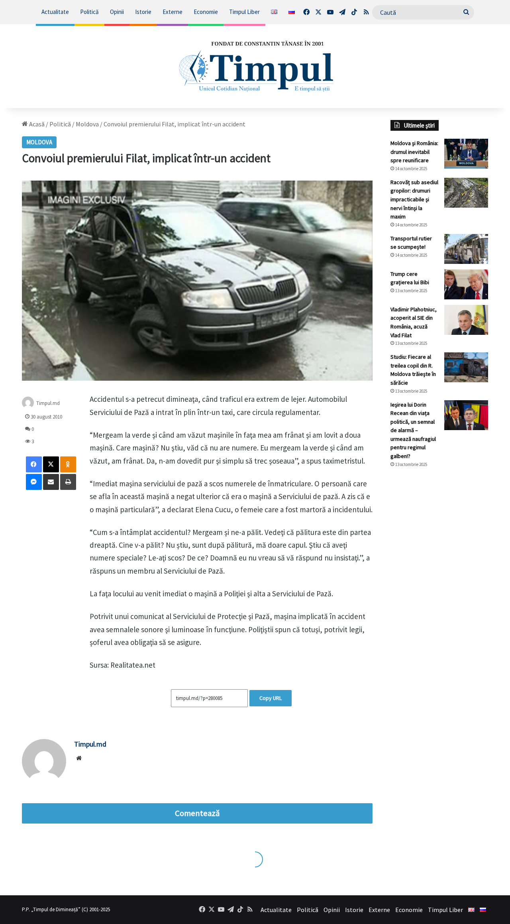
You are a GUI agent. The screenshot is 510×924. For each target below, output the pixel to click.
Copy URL (270, 698)
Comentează (197, 813)
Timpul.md (48, 403)
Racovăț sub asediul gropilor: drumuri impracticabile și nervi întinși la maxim (414, 199)
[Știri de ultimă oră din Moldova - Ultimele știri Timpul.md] (255, 66)
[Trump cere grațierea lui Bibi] (466, 284)
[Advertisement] (439, 607)
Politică (89, 12)
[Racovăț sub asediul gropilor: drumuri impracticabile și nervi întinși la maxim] (466, 193)
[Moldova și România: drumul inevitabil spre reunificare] (466, 154)
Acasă (36, 124)
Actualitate (55, 12)
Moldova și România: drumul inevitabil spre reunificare (414, 152)
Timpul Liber (244, 12)
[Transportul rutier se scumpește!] (466, 249)
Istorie (143, 12)
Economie (206, 12)
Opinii (117, 12)
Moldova (87, 124)
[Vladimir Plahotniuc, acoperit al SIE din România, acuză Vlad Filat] (466, 320)
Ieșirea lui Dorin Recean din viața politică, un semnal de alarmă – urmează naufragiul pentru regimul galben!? (413, 430)
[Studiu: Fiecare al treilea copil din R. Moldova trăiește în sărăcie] (466, 367)
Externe (172, 12)
